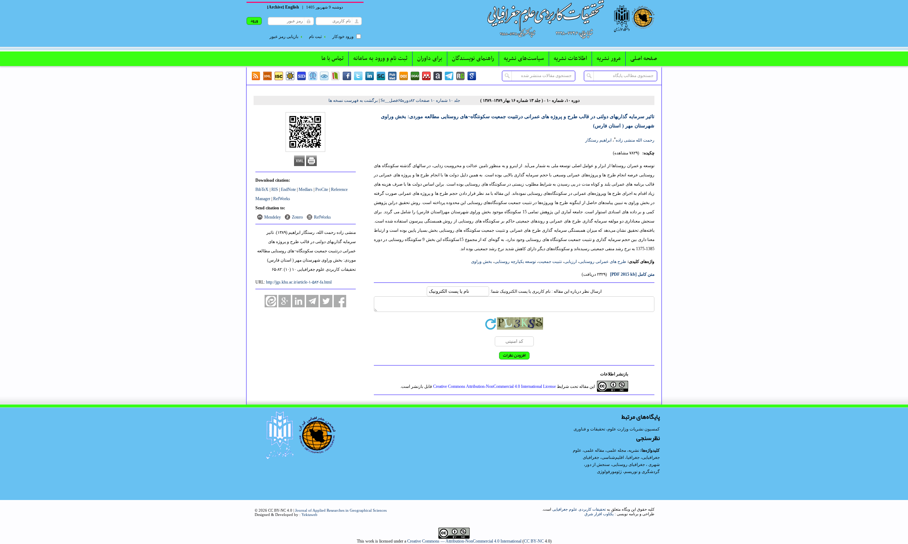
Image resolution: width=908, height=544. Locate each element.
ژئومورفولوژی (610, 471)
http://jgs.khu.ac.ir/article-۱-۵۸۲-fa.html (299, 282)
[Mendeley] (426, 76)
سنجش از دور (597, 464)
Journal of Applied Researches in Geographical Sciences (341, 510)
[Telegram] (449, 76)
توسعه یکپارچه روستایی (515, 261)
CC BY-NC (534, 541)
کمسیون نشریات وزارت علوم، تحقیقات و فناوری (617, 429)
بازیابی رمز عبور (284, 36)
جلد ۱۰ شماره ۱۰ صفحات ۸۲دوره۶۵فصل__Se (420, 100)
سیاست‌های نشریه (524, 59)
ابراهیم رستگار (598, 140)
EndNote (288, 189)
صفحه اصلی (643, 59)
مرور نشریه (609, 59)
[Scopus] (381, 76)
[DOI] (403, 76)
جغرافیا (633, 457)
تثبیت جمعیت (550, 261)
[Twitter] (358, 76)
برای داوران (429, 59)
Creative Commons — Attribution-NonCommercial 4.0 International (464, 541)
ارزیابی (570, 261)
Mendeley (272, 217)
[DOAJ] (415, 76)
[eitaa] (271, 301)
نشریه (634, 450)
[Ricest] (290, 76)
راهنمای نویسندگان (473, 59)
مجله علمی (616, 450)
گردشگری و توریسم (642, 471)
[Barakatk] (313, 76)
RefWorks (281, 198)
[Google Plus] (284, 301)
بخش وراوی (481, 261)
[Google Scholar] (471, 76)
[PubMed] (392, 76)
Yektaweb (309, 514)
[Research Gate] (460, 76)
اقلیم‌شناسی (613, 457)
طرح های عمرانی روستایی (602, 261)
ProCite (321, 189)
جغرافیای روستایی (628, 464)
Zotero (297, 217)
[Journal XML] (267, 76)
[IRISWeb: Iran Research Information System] (324, 76)
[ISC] (279, 76)
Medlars (305, 189)
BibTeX (261, 189)
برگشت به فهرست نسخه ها (353, 100)
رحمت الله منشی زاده (635, 140)
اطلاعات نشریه (570, 59)
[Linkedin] (369, 76)
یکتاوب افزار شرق (599, 514)
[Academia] (437, 76)
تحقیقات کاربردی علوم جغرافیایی (579, 509)
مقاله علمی (594, 450)
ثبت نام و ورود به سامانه (380, 59)
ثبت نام (315, 36)
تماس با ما (332, 59)
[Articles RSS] (256, 76)
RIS (274, 189)
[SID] (301, 76)
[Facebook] (347, 76)
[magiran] (335, 76)
